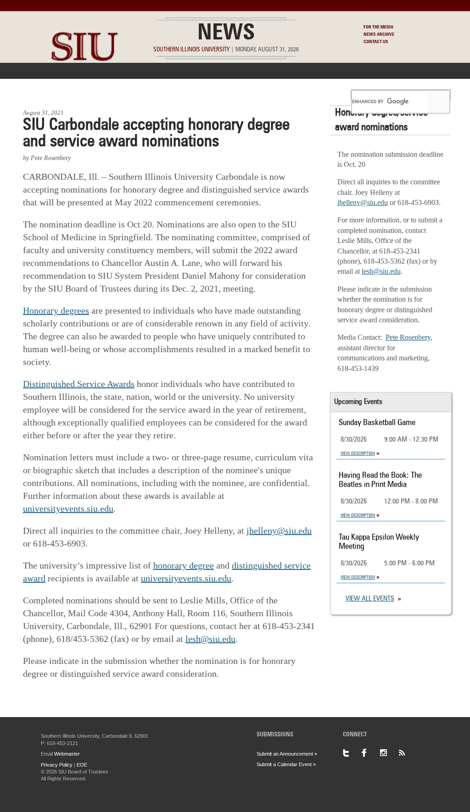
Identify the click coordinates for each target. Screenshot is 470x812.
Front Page (46, 95)
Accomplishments (167, 95)
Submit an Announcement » (287, 754)
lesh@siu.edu (210, 639)
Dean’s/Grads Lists (310, 95)
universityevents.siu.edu (68, 508)
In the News (100, 95)
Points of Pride (238, 95)
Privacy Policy (57, 765)
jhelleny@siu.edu (279, 530)
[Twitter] (352, 753)
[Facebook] (370, 753)
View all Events (370, 599)
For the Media (378, 27)
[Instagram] (389, 753)
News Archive (379, 34)
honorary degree (183, 565)
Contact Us (376, 41)
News (226, 34)
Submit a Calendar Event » (286, 764)
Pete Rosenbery (408, 337)
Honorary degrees (56, 310)
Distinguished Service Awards (78, 384)
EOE (82, 765)
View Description (358, 453)
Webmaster (67, 754)
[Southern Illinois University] (84, 83)
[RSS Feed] (407, 753)
